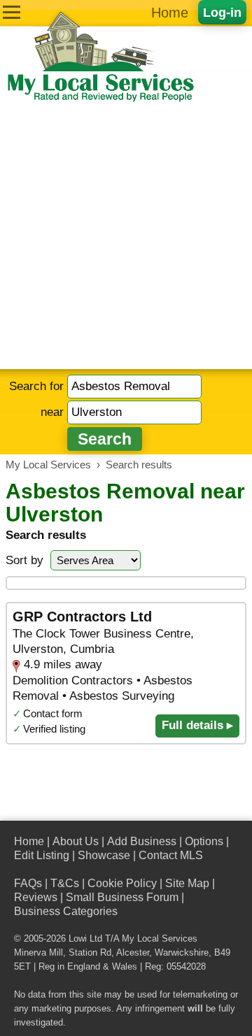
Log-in (222, 12)
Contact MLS (171, 855)
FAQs (28, 883)
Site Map (187, 883)
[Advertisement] (126, 236)
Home (169, 12)
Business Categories (66, 911)
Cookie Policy (122, 883)
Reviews (35, 897)
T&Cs (64, 883)
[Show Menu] (11, 12)
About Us (75, 841)
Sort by (24, 560)
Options (204, 841)
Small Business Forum (122, 897)
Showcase (104, 855)
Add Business (141, 841)
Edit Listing (41, 855)
